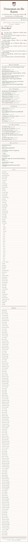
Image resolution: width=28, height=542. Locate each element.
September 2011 (4, 426)
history (3, 216)
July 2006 (3, 531)
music (3, 268)
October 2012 (4, 403)
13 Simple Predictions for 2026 (7, 97)
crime (3, 182)
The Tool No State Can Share (7, 130)
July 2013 (3, 388)
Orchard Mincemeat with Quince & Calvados (10, 116)
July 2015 (3, 359)
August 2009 (4, 468)
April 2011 (4, 434)
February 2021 (4, 318)
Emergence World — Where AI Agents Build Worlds (12, 78)
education (4, 194)
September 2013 (4, 385)
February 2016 (4, 354)
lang (3, 223)
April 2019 (4, 332)
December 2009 (5, 461)
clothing (3, 180)
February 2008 (4, 499)
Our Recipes (14, 106)
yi (3, 258)
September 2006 (5, 527)
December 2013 (4, 380)
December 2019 (4, 327)
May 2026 (3, 310)
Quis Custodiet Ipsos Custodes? (8, 133)
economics (4, 192)
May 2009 (3, 473)
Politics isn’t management (6, 99)
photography (4, 275)
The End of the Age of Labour (7, 137)
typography (4, 297)
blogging (3, 177)
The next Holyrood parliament (7, 94)
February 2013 (4, 397)
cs (3, 226)
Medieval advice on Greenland (7, 96)
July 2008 (4, 490)
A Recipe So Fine (5, 114)
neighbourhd (4, 270)
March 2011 (4, 436)
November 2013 (4, 381)
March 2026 (4, 313)
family (3, 202)
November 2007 (5, 504)
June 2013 (3, 390)
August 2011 (4, 427)
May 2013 (3, 391)
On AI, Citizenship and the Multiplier (9, 131)
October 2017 (4, 344)
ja (3, 239)
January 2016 (4, 356)
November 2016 (5, 347)
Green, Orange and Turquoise (7, 102)
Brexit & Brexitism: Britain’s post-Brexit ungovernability (12, 84)
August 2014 (4, 368)
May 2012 (3, 412)
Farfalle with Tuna (5, 108)
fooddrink (4, 206)
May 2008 (4, 493)
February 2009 (4, 478)
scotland (3, 289)
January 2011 (4, 439)
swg (3, 255)
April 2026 (4, 312)
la (3, 243)
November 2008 (5, 483)
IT (2, 219)
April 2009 (4, 475)
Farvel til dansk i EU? (6, 156)
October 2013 (4, 383)
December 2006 (5, 522)
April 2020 (4, 324)
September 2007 (5, 507)
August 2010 (4, 448)
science (3, 287)
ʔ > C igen (4, 153)
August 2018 (4, 335)
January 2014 (4, 378)
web (2, 302)
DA (2, 26)
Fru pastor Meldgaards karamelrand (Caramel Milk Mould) (12, 111)
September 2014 (5, 366)
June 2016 (4, 352)
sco (3, 251)
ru (3, 249)
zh (3, 260)
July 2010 (3, 449)
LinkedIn (17, 24)
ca (3, 224)
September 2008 (5, 487)
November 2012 (4, 402)
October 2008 (4, 485)
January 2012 (4, 419)
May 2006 (3, 534)
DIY (3, 189)
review (3, 285)
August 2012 (4, 407)
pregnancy (4, 280)
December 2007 (5, 502)
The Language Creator (19, 22)
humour (3, 217)
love (3, 263)
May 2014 (3, 371)
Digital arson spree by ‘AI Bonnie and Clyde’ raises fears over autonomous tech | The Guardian (13, 76)
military (3, 267)
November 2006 (5, 524)
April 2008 (4, 495)
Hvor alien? (6, 28)
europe (3, 199)
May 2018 (3, 339)
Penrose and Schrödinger (6, 93)
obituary (3, 272)
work (3, 304)
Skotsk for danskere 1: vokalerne (8, 162)
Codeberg (11, 24)
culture (3, 183)
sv (3, 253)
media (3, 265)
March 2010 (4, 456)
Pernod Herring (4, 121)
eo (3, 233)
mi (3, 244)
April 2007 (4, 516)
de (3, 229)
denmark (3, 185)
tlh (3, 256)
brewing (3, 178)
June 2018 (4, 337)
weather (3, 301)
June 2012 (3, 410)
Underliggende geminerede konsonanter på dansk (11, 165)
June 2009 (4, 471)
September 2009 (5, 466)
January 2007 (4, 521)
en (3, 231)
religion (3, 284)
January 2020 (4, 325)
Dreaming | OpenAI (5, 69)
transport (4, 294)
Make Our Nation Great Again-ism (8, 101)
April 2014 (4, 373)
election (3, 195)
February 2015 (4, 363)
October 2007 (4, 505)
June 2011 (3, 431)
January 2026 (4, 315)
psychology (4, 282)
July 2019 (3, 329)
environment (4, 197)
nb (3, 246)
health (3, 214)
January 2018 (4, 341)
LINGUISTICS (8, 26)
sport (3, 292)
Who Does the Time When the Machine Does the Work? (12, 135)
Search (24, 19)
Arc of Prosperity (14, 89)
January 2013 (4, 398)
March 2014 (4, 375)
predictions (4, 279)
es (3, 234)
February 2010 (4, 458)
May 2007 (3, 514)
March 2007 (4, 517)
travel (3, 296)
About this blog (7, 22)
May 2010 (3, 453)
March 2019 (4, 334)
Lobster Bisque (5, 110)
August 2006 (4, 529)
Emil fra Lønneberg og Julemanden (8, 147)
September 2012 (4, 405)
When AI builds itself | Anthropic (8, 71)
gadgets (3, 207)
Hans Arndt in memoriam (6, 145)
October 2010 (4, 444)
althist (3, 172)
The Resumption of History (7, 139)
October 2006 (4, 526)
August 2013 (4, 386)
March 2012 (4, 415)
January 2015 (4, 364)
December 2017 (4, 342)
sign (3, 290)
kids (2, 221)
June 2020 (4, 322)
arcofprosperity (5, 175)
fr (3, 236)
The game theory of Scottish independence (9, 91)
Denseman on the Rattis (14, 10)
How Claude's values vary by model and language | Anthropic (13, 67)
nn (3, 248)
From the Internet (14, 64)
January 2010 (4, 460)
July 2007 (3, 511)
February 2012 (4, 417)
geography (4, 212)
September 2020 (5, 320)
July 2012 (3, 409)
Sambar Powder (5, 117)
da (3, 227)
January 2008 (4, 500)
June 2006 (4, 533)
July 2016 (3, 351)
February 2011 (4, 437)
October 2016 (4, 349)
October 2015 (4, 358)
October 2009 (4, 465)
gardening (4, 211)
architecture (4, 173)
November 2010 (5, 442)
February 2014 (4, 376)
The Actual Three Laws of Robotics (8, 128)
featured (3, 204)
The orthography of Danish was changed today (10, 150)
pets (2, 273)
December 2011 (4, 420)
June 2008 (4, 492)
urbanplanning (5, 299)
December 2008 (5, 482)
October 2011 (4, 424)
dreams (3, 190)
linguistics (4, 262)
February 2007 (4, 519)
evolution (4, 200)
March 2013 (4, 395)
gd (3, 238)
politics (3, 277)
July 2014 (3, 369)
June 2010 (4, 451)
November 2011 (4, 422)
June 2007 (4, 512)
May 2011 (3, 432)
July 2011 (3, 429)
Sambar (3, 119)
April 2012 (4, 414)
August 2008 (4, 488)
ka (3, 241)
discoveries (4, 187)
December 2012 (4, 400)
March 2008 (4, 497)
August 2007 (4, 509)
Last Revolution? (14, 124)
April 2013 (4, 393)
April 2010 (4, 454)
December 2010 (4, 441)
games (3, 209)
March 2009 (4, 476)
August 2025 (4, 317)
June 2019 (4, 330)
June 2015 (4, 361)
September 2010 (5, 446)
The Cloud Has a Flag (6, 126)
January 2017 (4, 346)
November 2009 (5, 463)
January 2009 (4, 480)
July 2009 (3, 470)
